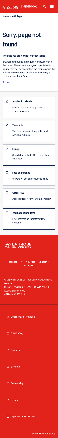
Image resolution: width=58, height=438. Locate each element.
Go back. (7, 82)
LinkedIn (43, 262)
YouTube (30, 262)
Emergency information (23, 316)
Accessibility (17, 383)
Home (6, 16)
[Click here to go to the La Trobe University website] (10, 8)
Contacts (15, 350)
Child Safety (17, 333)
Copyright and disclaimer (23, 416)
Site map (15, 366)
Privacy (14, 400)
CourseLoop (49, 433)
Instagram (29, 265)
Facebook (12, 262)
